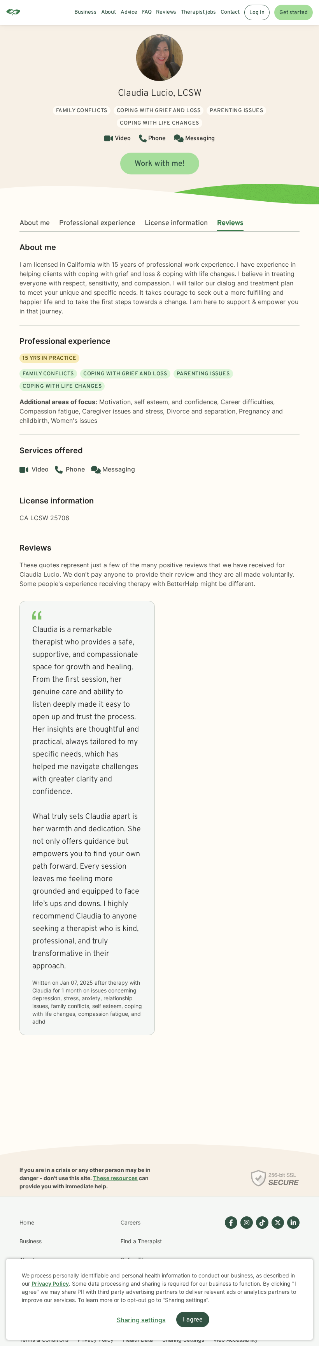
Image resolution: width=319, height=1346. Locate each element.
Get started (293, 12)
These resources (115, 1178)
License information (176, 223)
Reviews (230, 223)
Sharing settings (141, 1320)
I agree (193, 1320)
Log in (257, 12)
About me (34, 223)
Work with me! (160, 164)
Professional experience (97, 223)
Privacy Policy (50, 1283)
